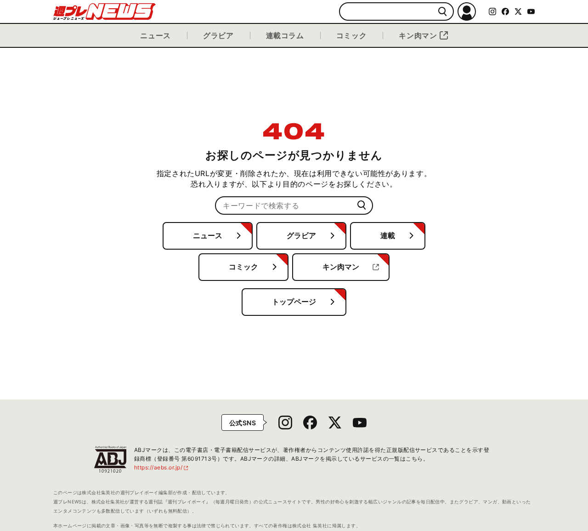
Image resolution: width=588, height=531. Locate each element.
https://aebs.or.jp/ (161, 467)
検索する (442, 12)
